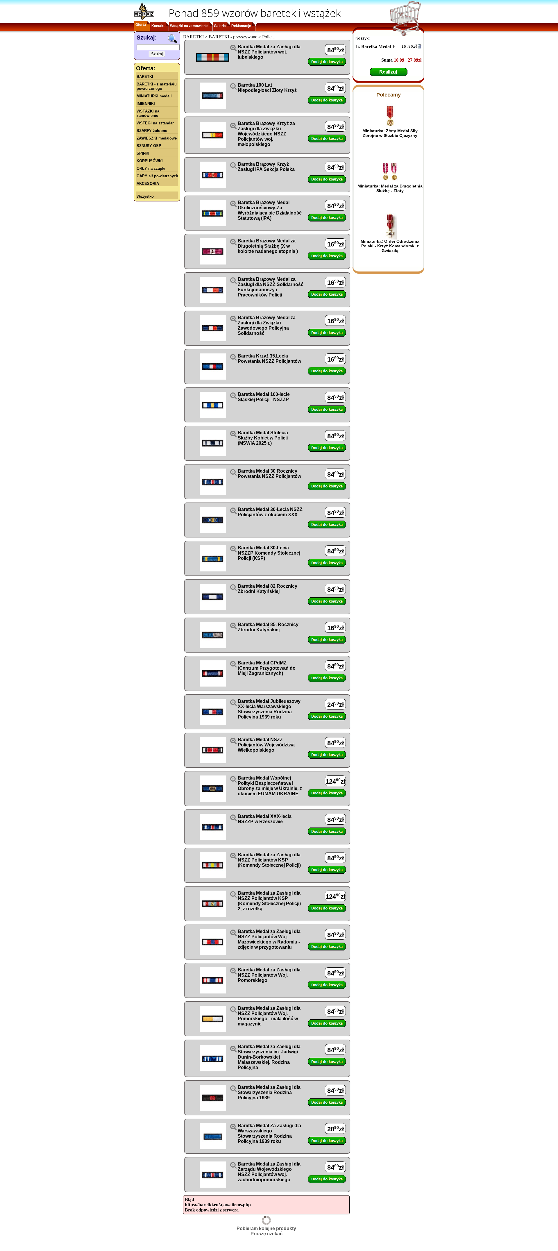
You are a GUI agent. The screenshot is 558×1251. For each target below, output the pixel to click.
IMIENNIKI (146, 103)
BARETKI (145, 76)
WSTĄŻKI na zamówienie (148, 113)
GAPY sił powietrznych (157, 176)
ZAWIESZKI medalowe (157, 138)
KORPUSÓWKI (150, 161)
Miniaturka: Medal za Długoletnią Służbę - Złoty (390, 188)
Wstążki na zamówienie (189, 26)
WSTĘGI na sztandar (155, 123)
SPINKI (143, 153)
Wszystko (145, 196)
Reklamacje (241, 26)
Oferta (140, 25)
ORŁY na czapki (151, 168)
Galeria (220, 26)
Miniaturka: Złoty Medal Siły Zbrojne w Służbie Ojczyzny (390, 133)
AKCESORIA (148, 183)
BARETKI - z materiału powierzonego (157, 86)
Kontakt (157, 26)
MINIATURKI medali (154, 96)
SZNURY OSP (149, 146)
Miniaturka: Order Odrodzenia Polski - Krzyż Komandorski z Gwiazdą (390, 246)
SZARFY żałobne (152, 130)
